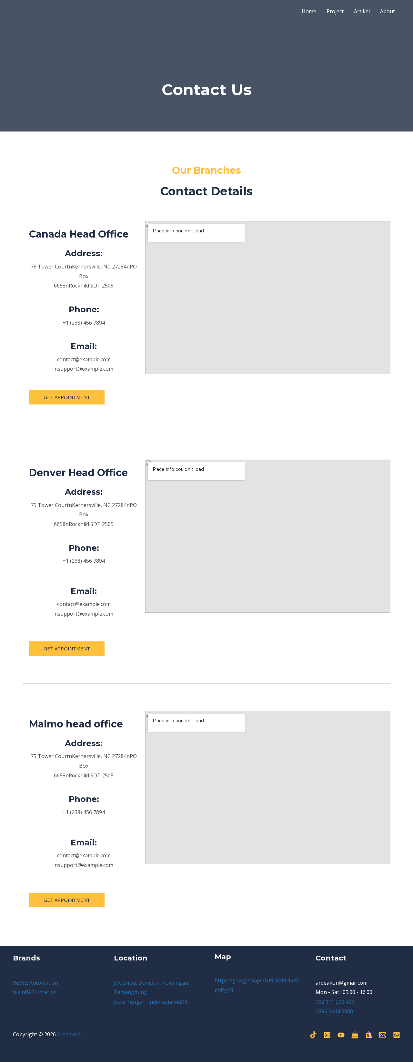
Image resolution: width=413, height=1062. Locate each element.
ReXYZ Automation (35, 982)
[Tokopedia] (354, 1034)
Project (335, 11)
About (387, 11)
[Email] (382, 1034)
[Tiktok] (313, 1034)
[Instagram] (327, 1034)
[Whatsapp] (396, 1034)
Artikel (362, 11)
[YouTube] (341, 1034)
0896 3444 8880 (334, 1011)
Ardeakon (69, 1034)
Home (309, 11)
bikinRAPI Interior (34, 992)
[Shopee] (368, 1034)
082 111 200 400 (335, 1001)
